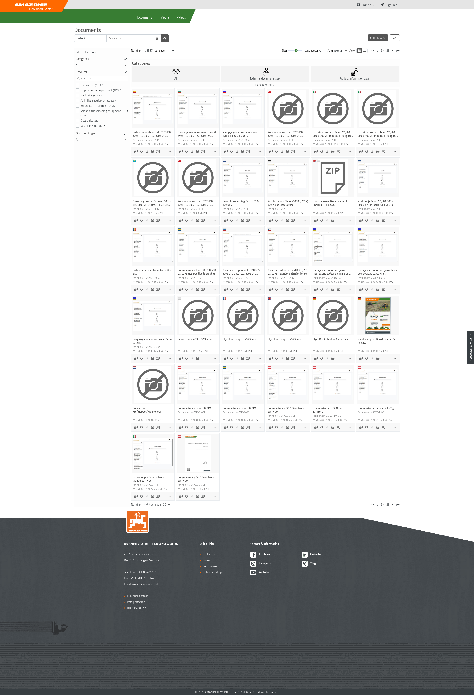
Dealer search (210, 554)
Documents (145, 17)
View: (352, 50)
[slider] (296, 50)
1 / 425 (385, 50)
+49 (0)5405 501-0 (148, 572)
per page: (160, 50)
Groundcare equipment (97, 106)
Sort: (330, 50)
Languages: (311, 50)
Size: (284, 50)
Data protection (136, 602)
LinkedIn (315, 554)
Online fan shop (212, 572)
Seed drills (90, 95)
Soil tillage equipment (97, 100)
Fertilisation (91, 85)
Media (164, 17)
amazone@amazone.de (145, 584)
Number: (136, 50)
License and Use (136, 607)
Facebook (264, 554)
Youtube (264, 572)
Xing (313, 563)
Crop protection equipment (100, 90)
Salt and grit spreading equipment (100, 113)
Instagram (265, 563)
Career (206, 560)
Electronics (90, 120)
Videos (181, 17)
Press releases (210, 566)
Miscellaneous (91, 126)
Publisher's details (137, 596)
